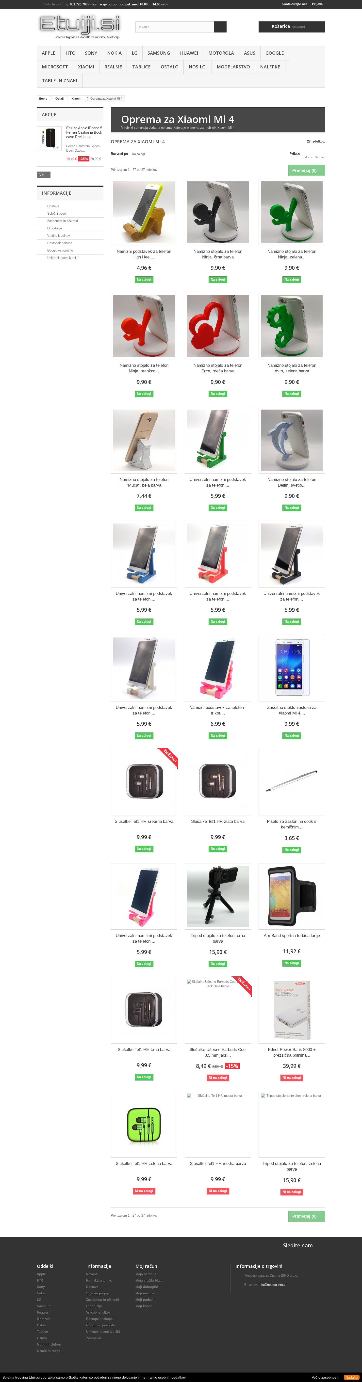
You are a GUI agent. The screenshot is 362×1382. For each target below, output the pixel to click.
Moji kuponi (144, 1306)
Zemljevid (93, 1338)
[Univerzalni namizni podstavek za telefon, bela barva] (144, 668)
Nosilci (198, 67)
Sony (91, 53)
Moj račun (146, 1266)
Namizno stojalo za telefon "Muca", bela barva (144, 482)
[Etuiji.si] (82, 26)
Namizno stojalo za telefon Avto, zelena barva (291, 368)
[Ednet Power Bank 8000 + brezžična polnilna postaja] (292, 1010)
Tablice (141, 67)
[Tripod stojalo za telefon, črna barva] (218, 896)
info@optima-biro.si (272, 1285)
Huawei (189, 53)
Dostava (52, 206)
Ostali (41, 1325)
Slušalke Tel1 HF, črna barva (144, 1049)
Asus (249, 53)
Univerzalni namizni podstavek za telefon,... (218, 482)
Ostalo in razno (48, 1351)
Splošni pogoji (56, 213)
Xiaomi (86, 67)
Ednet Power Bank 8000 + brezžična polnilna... (292, 1052)
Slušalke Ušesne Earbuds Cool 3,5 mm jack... (218, 1052)
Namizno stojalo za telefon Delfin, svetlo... (291, 482)
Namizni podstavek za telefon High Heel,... (144, 254)
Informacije (56, 193)
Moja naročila (145, 1274)
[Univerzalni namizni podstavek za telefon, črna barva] (292, 554)
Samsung (159, 53)
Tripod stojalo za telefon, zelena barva (292, 1166)
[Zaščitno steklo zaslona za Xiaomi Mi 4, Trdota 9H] (292, 668)
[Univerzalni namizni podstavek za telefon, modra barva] (144, 554)
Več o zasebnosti (325, 1377)
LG (134, 53)
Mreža (308, 157)
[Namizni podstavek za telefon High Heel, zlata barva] (144, 212)
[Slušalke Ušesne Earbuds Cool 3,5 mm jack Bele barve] (218, 1010)
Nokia (114, 53)
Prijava (317, 4)
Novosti (92, 1274)
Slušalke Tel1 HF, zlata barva (218, 821)
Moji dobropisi (146, 1287)
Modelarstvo (233, 67)
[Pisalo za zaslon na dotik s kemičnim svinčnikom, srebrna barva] (292, 782)
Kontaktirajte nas (294, 4)
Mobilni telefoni (49, 1344)
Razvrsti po (119, 154)
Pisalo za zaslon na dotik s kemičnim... (291, 824)
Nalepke (270, 67)
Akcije (49, 114)
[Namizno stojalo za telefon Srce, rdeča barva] (218, 326)
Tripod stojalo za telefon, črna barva (218, 938)
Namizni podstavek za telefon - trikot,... (218, 710)
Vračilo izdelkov (58, 236)
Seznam (320, 157)
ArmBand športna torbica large (292, 935)
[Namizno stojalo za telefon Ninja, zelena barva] (292, 212)
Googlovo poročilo (59, 250)
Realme (113, 67)
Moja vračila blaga (149, 1280)
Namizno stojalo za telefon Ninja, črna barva (218, 254)
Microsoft (55, 67)
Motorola (221, 53)
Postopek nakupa (59, 243)
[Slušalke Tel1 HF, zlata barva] (218, 782)
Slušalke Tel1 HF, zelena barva (144, 1163)
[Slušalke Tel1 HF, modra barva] (218, 1124)
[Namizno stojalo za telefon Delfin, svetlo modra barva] (292, 440)
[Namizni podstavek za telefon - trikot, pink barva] (218, 668)
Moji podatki (144, 1300)
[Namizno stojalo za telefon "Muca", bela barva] (144, 440)
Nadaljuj (352, 1377)
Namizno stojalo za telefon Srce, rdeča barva (218, 368)
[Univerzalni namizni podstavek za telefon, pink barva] (144, 896)
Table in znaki (59, 80)
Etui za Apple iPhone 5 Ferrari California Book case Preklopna (84, 132)
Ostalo (170, 67)
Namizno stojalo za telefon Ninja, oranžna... (144, 368)
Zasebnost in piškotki (62, 221)
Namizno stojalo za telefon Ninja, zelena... (291, 254)
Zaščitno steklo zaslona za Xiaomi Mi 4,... (291, 710)
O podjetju (54, 228)
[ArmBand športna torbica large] (292, 896)
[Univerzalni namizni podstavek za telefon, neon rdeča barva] (218, 554)
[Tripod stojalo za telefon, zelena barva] (292, 1124)
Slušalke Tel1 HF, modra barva (218, 1163)
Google (274, 53)
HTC (70, 53)
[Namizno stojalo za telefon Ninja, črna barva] (218, 212)
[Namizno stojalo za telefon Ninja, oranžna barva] (144, 326)
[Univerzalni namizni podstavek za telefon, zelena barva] (218, 440)
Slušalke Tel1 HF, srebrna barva (144, 821)
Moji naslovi (144, 1293)
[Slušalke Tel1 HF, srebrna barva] (144, 782)
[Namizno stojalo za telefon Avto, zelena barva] (292, 326)
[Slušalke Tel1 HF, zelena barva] (144, 1124)
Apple (48, 53)
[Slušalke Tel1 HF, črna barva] (144, 1010)
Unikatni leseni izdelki (62, 258)
